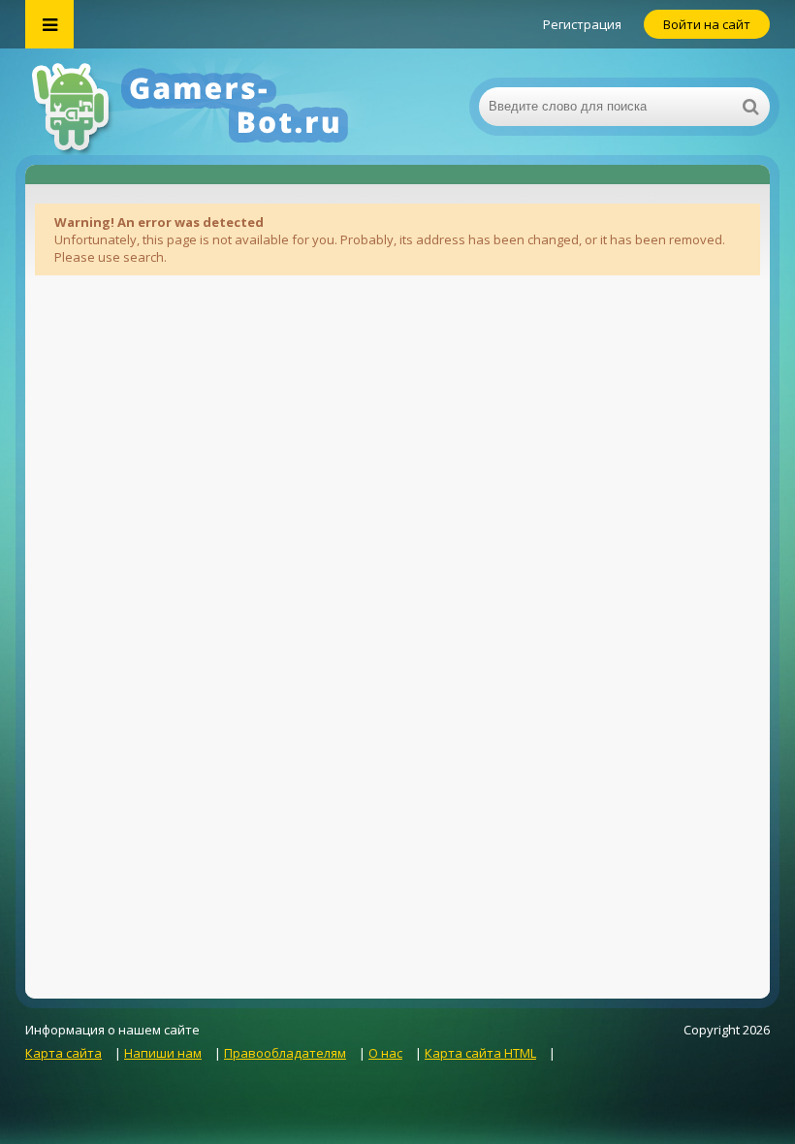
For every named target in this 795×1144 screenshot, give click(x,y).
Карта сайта (63, 1053)
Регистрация (582, 24)
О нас (385, 1053)
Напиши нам (163, 1053)
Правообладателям (285, 1053)
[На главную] (219, 106)
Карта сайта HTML (480, 1053)
